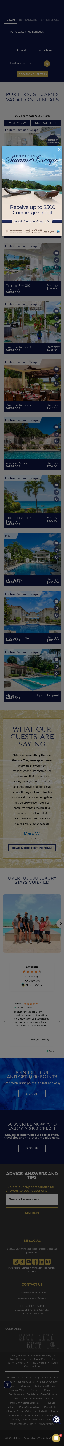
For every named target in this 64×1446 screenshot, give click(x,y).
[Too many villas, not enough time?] (56, 1420)
